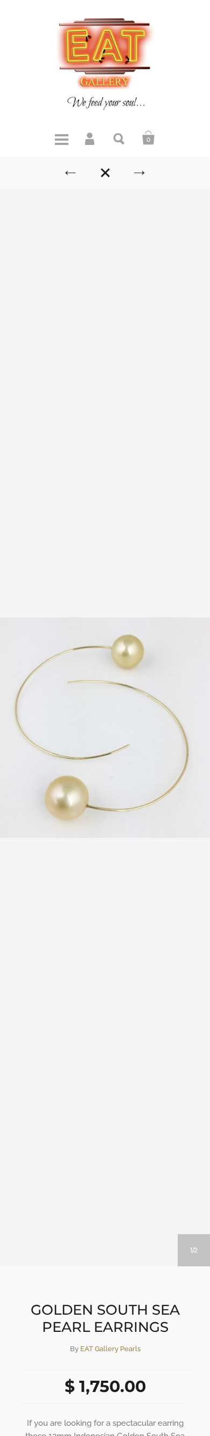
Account (90, 138)
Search (119, 138)
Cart (148, 138)
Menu (61, 138)
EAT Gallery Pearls (110, 1349)
